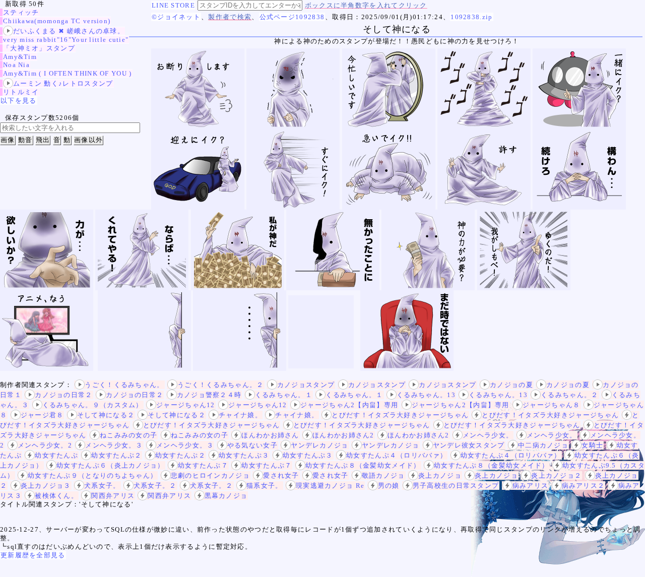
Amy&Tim (20, 56)
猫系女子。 (264, 485)
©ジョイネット (176, 17)
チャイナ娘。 (240, 415)
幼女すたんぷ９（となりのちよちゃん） (92, 475)
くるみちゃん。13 (426, 395)
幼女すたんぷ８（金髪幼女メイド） (363, 465)
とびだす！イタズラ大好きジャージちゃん (400, 415)
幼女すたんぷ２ (116, 455)
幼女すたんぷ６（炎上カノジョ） (110, 465)
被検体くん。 (56, 495)
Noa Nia (16, 65)
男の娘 (389, 485)
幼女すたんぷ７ (203, 465)
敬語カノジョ (383, 475)
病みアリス (530, 485)
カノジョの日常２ (63, 395)
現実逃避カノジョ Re (330, 485)
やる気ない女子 (252, 445)
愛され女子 (281, 475)
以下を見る (19, 100)
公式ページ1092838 (292, 17)
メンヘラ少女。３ (114, 445)
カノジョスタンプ (306, 385)
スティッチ (21, 12)
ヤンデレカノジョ (319, 445)
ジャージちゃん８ (551, 405)
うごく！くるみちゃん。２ (220, 385)
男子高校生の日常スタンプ (456, 485)
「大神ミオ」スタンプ (39, 48)
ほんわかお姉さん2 (343, 435)
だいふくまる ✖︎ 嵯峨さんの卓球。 (68, 31)
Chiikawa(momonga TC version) (56, 21)
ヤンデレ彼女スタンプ (469, 445)
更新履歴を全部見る (33, 555)
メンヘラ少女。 (488, 435)
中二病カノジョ (543, 445)
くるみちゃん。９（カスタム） (92, 405)
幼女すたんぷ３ (244, 455)
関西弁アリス (113, 495)
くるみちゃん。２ (569, 395)
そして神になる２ (106, 415)
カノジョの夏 (511, 385)
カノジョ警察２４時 (209, 395)
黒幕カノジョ (226, 495)
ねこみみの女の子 (128, 435)
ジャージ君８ (42, 415)
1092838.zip (471, 17)
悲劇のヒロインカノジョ (210, 475)
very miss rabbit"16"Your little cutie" (65, 39)
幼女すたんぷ (56, 455)
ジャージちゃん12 (185, 405)
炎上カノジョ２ (556, 475)
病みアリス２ (583, 485)
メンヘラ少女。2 (45, 445)
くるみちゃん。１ (283, 395)
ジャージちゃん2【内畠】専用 (349, 405)
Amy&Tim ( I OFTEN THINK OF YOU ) (67, 73)
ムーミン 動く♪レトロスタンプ (63, 83)
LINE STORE (173, 5)
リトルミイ (21, 92)
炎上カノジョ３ (46, 485)
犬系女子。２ (155, 485)
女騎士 (592, 445)
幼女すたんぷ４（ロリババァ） (396, 455)
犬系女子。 (102, 485)
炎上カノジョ (440, 475)
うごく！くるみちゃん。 (124, 385)
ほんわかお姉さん (270, 435)
